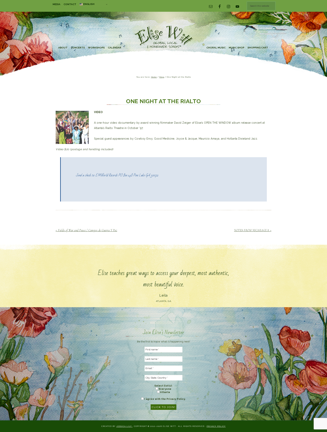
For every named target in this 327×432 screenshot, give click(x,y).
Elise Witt (163, 37)
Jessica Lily (124, 426)
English (88, 3)
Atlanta (165, 392)
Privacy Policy (216, 426)
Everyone (164, 388)
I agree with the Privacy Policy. (165, 399)
